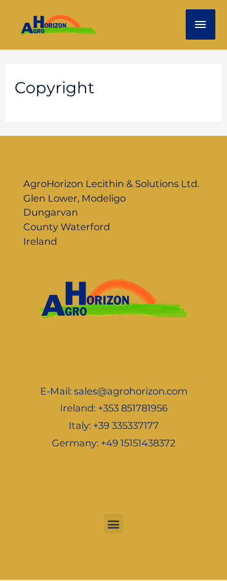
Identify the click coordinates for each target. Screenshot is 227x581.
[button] (113, 523)
